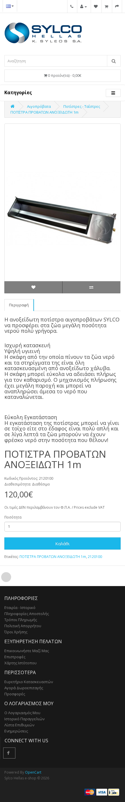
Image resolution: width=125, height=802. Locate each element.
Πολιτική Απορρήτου (22, 625)
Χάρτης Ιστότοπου (20, 662)
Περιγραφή (19, 305)
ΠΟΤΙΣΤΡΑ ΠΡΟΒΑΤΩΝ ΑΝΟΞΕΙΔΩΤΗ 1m (44, 112)
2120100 (95, 556)
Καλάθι (62, 543)
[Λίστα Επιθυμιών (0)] (96, 6)
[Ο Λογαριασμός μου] (83, 6)
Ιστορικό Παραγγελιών (24, 718)
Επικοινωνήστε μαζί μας (26, 650)
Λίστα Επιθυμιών (19, 725)
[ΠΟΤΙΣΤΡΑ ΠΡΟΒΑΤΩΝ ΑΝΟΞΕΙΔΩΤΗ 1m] (62, 208)
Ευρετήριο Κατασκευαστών (28, 681)
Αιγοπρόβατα (39, 106)
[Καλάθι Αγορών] (106, 6)
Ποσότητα (13, 517)
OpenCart (33, 772)
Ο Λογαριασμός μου (22, 712)
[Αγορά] (117, 6)
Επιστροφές (14, 656)
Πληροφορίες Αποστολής (26, 613)
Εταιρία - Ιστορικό (19, 607)
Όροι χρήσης (15, 631)
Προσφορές (14, 693)
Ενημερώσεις (16, 731)
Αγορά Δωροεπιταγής (23, 687)
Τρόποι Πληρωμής (20, 619)
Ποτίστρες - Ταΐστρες (81, 106)
